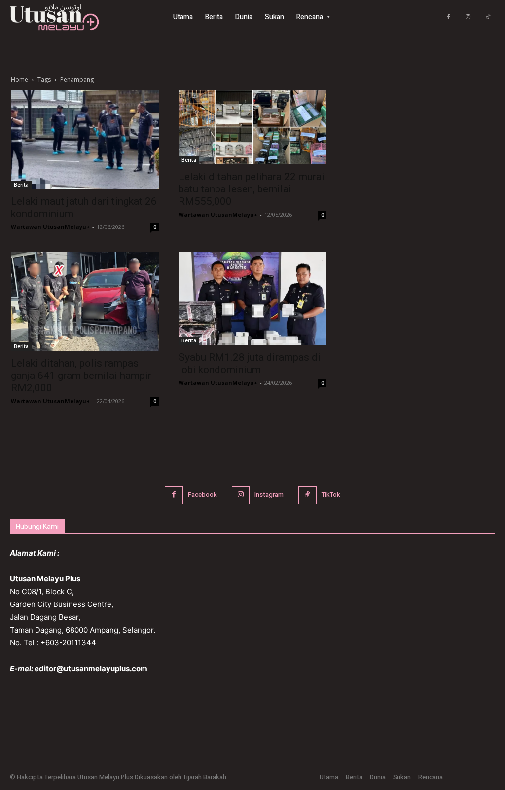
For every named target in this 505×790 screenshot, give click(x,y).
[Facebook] (448, 17)
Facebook (202, 494)
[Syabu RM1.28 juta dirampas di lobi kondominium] (252, 298)
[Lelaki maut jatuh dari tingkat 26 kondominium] (85, 139)
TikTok (331, 494)
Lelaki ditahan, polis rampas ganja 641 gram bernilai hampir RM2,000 (81, 375)
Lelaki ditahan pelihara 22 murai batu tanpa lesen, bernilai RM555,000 (252, 189)
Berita (21, 184)
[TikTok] (487, 17)
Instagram (269, 494)
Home (19, 79)
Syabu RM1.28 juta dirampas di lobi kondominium (250, 363)
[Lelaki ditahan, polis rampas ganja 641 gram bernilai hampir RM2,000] (85, 301)
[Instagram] (468, 17)
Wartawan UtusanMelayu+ (50, 226)
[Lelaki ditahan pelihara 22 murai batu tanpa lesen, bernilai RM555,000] (252, 127)
